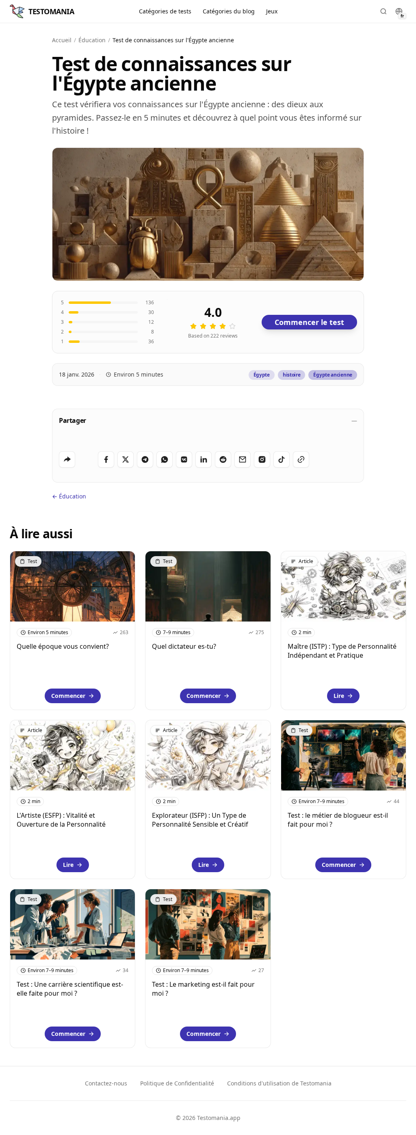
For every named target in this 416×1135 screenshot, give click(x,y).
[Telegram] (145, 459)
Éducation (92, 40)
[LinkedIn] (203, 459)
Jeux (271, 11)
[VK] (184, 459)
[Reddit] (223, 459)
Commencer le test (309, 322)
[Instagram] (262, 459)
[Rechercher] (383, 11)
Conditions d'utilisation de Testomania (279, 1083)
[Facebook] (106, 459)
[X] (125, 459)
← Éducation (69, 496)
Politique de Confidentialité (177, 1083)
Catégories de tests (165, 11)
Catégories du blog (229, 11)
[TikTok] (281, 459)
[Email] (242, 459)
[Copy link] (301, 459)
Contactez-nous (106, 1083)
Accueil (62, 40)
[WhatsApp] (164, 459)
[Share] (67, 459)
